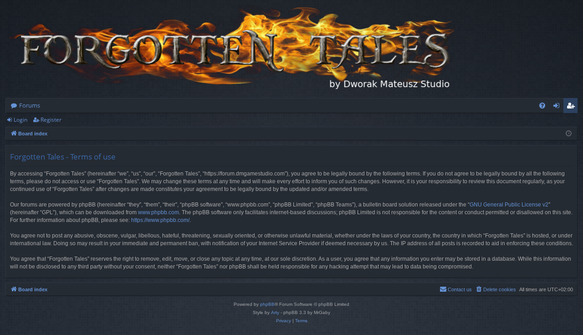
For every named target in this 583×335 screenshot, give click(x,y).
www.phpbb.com (158, 212)
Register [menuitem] (573, 107)
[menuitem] (542, 105)
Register (51, 120)
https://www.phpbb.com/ (160, 220)
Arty (275, 312)
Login (20, 120)
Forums (29, 105)
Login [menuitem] (558, 107)
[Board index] (233, 49)
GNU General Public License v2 (509, 204)
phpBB (267, 304)
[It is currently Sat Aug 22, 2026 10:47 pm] (569, 134)
